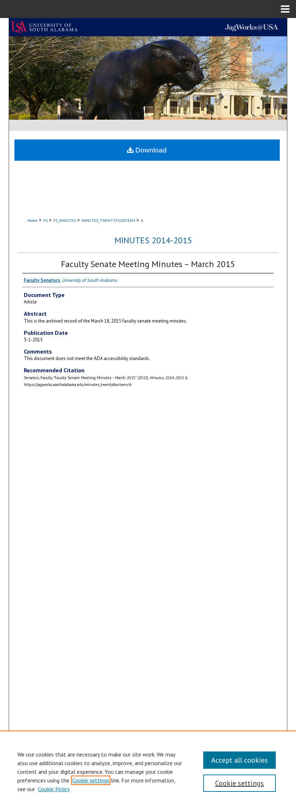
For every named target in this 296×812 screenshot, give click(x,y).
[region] (148, 771)
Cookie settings (90, 780)
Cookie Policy (54, 789)
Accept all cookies (239, 760)
